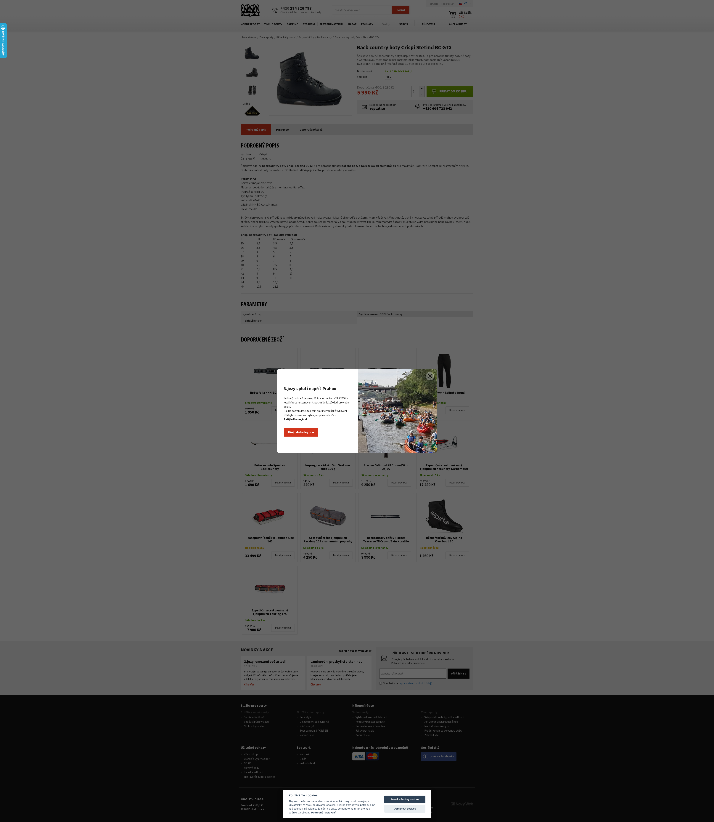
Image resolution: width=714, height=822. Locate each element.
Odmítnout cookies (405, 808)
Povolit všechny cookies (405, 799)
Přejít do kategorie (301, 432)
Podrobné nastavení (323, 812)
